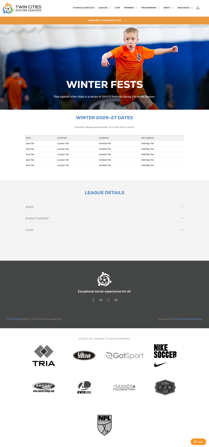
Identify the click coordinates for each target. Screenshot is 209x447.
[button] (104, 207)
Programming (148, 8)
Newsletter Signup (193, 319)
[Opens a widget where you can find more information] (198, 442)
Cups (117, 8)
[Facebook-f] (93, 300)
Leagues (103, 8)
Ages (30, 207)
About (167, 8)
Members (129, 8)
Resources (184, 8)
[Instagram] (108, 300)
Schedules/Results (83, 8)
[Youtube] (115, 300)
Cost (30, 230)
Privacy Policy (13, 319)
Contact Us (179, 319)
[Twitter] (100, 300)
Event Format (37, 218)
